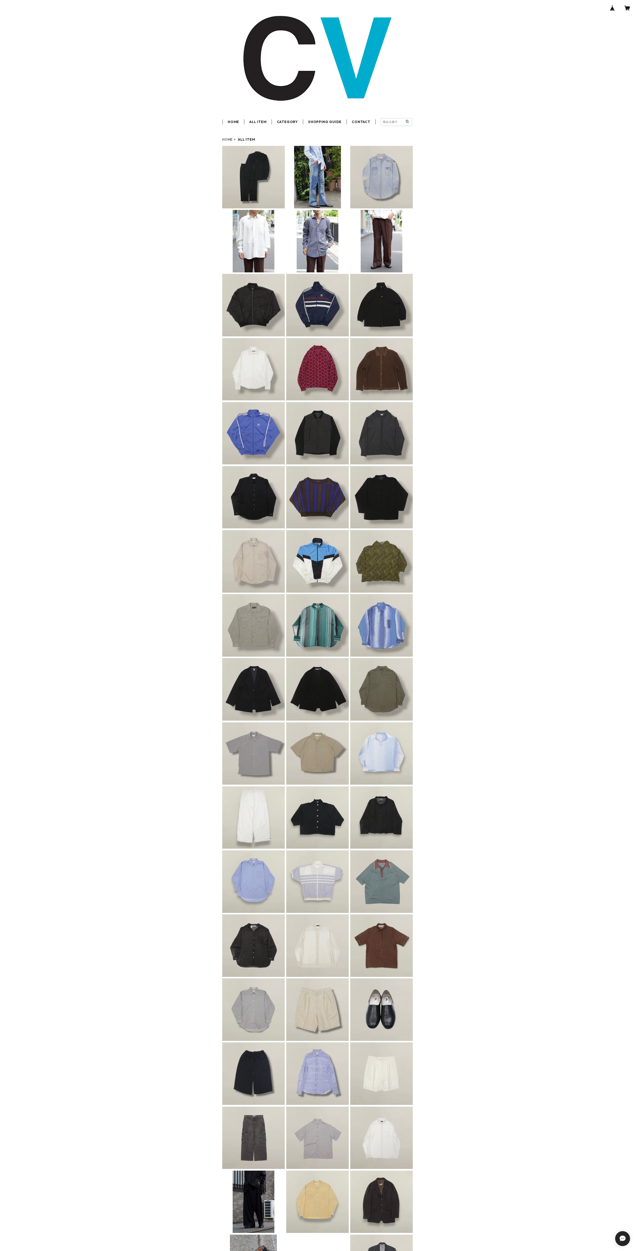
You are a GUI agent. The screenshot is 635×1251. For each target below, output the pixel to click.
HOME (233, 122)
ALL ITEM (257, 122)
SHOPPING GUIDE (325, 122)
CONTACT (361, 122)
